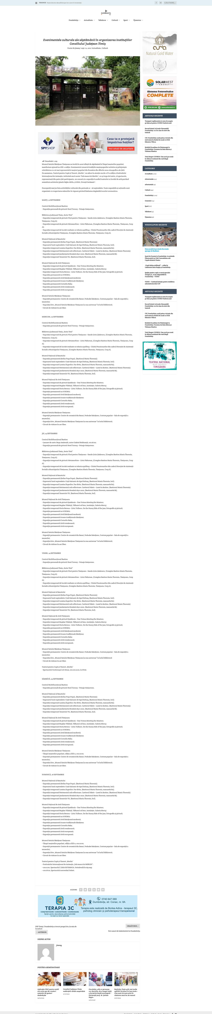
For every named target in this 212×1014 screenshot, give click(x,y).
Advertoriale (149, 179)
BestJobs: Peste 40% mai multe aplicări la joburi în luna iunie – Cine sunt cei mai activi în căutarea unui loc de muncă (126, 992)
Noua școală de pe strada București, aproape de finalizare (157, 250)
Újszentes (137, 20)
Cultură (115, 20)
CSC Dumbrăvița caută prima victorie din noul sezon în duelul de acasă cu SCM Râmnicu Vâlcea (159, 140)
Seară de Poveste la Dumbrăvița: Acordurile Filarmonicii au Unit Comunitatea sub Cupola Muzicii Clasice (159, 258)
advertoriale (149, 184)
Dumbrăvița (73, 20)
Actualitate (88, 20)
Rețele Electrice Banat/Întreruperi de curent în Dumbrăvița (64, 3)
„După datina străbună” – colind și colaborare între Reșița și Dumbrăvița (157, 266)
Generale (148, 201)
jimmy (77, 48)
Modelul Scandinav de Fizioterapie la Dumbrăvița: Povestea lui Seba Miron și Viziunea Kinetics (158, 149)
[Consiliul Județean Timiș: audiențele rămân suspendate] (75, 979)
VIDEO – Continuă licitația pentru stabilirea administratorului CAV (159, 283)
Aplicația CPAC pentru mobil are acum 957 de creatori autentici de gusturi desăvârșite (48, 992)
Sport (125, 20)
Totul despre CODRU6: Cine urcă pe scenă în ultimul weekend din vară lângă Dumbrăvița (159, 159)
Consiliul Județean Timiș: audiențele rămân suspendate (74, 990)
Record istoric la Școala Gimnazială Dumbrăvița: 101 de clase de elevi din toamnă (157, 130)
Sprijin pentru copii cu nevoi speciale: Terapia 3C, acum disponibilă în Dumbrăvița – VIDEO (157, 275)
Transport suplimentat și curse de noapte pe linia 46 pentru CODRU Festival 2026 (159, 122)
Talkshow (102, 20)
